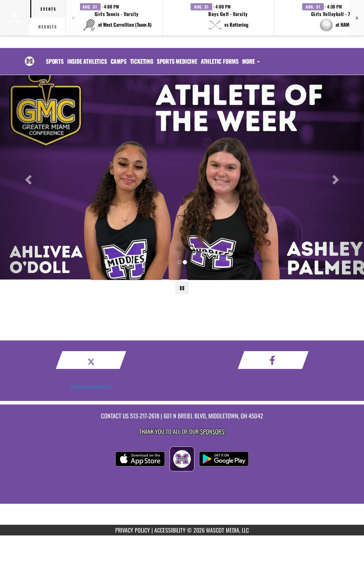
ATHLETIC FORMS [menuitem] (220, 61)
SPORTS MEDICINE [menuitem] (177, 61)
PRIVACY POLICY (132, 530)
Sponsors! (212, 431)
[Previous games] (73, 18)
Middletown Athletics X (91, 386)
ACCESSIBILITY (170, 530)
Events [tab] (49, 9)
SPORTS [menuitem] (55, 61)
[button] (116, 18)
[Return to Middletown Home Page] (29, 57)
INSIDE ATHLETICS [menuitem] (87, 61)
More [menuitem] (249, 61)
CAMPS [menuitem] (119, 61)
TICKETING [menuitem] (141, 61)
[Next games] (357, 18)
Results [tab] (47, 27)
